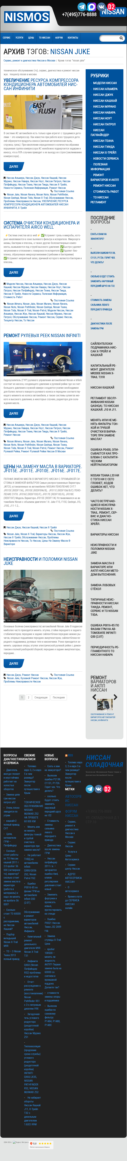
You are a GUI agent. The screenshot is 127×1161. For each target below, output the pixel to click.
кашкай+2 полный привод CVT (12, 824)
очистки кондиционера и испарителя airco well (42, 225)
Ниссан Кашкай (49, 177)
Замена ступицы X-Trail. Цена (53, 940)
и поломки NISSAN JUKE (41, 561)
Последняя (59, 697)
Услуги (19, 37)
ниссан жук (20, 313)
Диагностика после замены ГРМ (101, 326)
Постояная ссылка (64, 191)
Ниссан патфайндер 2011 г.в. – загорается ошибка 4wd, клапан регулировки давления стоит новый (53, 874)
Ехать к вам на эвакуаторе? (99, 236)
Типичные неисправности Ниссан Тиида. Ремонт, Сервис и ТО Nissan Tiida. (104, 607)
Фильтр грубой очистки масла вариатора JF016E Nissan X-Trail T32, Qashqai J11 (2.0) (105, 717)
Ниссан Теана (25, 184)
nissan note (42, 194)
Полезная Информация (35, 187)
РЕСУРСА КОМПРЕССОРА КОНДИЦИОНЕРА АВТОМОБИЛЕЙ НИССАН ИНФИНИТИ (41, 84)
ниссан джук (32, 177)
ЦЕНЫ (31, 37)
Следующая (41, 697)
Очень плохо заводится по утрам (12, 811)
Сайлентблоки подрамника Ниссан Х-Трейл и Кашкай (104, 349)
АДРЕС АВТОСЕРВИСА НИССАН (73, 878)
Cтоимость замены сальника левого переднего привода (101, 305)
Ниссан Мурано (21, 287)
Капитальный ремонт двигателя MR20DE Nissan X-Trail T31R (103, 371)
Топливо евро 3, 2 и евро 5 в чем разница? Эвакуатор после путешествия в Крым (73, 774)
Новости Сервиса (13, 187)
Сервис (6, 37)
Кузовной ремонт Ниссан (34, 678)
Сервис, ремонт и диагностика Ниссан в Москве (29, 60)
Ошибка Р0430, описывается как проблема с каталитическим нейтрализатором (105, 457)
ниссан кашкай (36, 313)
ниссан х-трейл (12, 537)
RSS (70, 755)
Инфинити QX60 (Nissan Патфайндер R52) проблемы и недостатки (32, 969)
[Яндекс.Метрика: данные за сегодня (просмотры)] (21, 1142)
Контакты (73, 37)
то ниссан (28, 320)
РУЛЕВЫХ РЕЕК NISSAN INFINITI (42, 335)
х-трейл (22, 207)
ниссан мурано (54, 313)
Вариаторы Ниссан (105, 534)
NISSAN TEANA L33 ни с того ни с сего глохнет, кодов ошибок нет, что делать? (105, 482)
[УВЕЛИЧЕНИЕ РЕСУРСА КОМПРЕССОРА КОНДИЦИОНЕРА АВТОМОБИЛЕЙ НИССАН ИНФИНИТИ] (43, 112)
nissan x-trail (41, 197)
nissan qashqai (11, 197)
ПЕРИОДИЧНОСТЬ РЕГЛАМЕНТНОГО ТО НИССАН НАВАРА (105, 651)
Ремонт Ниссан (57, 187)
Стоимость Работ (13, 297)
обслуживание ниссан (61, 197)
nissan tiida (26, 197)
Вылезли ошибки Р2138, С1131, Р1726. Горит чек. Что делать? (103, 258)
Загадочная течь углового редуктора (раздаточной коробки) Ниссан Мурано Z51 (32, 1026)
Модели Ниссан (14, 283)
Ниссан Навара (21, 181)
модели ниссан (55, 310)
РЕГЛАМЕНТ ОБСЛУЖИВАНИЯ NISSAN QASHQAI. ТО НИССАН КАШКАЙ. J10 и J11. (105, 403)
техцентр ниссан (13, 320)
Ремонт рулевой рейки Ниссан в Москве (43, 451)
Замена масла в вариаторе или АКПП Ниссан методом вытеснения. (105, 568)
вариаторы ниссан (46, 534)
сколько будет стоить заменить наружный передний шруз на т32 (103, 281)
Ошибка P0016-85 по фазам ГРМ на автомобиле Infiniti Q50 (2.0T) (105, 630)
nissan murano (43, 303)
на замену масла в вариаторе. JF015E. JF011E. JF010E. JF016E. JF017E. (43, 468)
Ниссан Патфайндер (23, 290)
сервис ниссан (64, 317)
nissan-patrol (39, 310)
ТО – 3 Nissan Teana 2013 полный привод (12, 955)
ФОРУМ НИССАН (71, 813)
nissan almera (14, 303)
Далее (13, 166)
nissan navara (28, 194)
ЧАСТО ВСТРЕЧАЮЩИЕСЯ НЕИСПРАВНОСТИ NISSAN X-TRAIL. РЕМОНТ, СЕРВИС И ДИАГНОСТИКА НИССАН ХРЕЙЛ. (104, 512)
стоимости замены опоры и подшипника (52, 996)
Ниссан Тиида (41, 184)
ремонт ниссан (46, 317)
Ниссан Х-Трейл (58, 184)
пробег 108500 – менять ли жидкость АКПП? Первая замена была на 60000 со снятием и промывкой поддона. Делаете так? (53, 968)
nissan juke (13, 194)
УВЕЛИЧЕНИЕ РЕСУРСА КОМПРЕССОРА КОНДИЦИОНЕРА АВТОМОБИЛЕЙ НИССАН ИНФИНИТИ (36, 204)
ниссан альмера (15, 177)
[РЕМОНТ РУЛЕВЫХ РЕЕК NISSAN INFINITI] (43, 359)
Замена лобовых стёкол (103, 587)
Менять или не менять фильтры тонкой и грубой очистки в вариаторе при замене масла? (104, 429)
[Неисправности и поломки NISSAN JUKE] (43, 596)
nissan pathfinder (59, 194)
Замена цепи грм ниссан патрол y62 (12, 798)
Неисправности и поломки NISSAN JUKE (103, 548)
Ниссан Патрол (53, 181)
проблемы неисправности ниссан (22, 201)
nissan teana (60, 307)
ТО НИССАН (44, 37)
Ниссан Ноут (37, 181)
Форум (59, 37)
